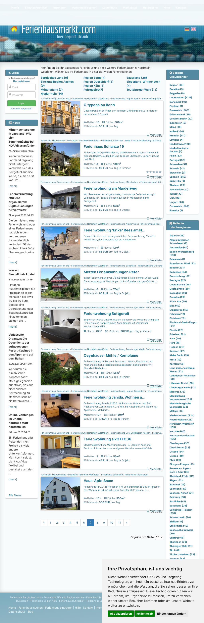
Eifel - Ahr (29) (178, 301)
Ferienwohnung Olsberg (149, 265)
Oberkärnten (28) (180, 447)
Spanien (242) (178, 176)
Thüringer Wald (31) (181, 546)
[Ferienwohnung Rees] (60, 243)
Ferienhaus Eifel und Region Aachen (64, 597)
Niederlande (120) (180, 143)
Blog (30, 611)
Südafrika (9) (177, 180)
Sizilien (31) (176, 521)
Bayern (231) (177, 267)
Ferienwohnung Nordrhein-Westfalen (90, 98)
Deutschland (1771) (181, 97)
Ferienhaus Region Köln (43, 600)
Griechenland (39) (180, 114)
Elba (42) (175, 305)
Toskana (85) (177, 558)
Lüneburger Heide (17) (183, 387)
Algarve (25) (177, 235)
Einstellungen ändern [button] (171, 613)
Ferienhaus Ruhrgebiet (71, 600)
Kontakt (88, 607)
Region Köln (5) (94, 85)
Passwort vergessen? (21, 108)
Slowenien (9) (177, 172)
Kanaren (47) (177, 351)
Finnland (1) (176, 106)
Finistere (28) (177, 318)
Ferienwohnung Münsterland (124, 182)
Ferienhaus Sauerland (112, 140)
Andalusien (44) (179, 247)
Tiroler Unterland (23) (182, 554)
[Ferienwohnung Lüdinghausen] (60, 201)
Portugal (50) (177, 160)
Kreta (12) (175, 359)
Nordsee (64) (177, 431)
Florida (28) (176, 330)
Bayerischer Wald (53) (183, 263)
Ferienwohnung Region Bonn (124, 98)
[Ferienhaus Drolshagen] (60, 493)
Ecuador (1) (176, 210)
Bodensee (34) (178, 271)
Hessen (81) (177, 346)
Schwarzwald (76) (180, 517)
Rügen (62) (176, 480)
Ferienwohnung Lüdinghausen (155, 182)
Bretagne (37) (178, 280)
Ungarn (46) (177, 202)
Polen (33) (176, 155)
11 (119, 522)
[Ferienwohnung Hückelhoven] (60, 410)
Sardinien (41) (178, 501)
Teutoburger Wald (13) (142, 89)
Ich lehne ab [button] (144, 613)
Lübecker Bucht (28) (182, 383)
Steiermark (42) (179, 525)
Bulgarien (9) (177, 93)
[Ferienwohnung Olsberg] (60, 285)
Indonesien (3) (178, 122)
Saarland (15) (177, 484)
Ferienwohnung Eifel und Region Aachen (130, 433)
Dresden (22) (177, 297)
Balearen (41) (177, 259)
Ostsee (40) (177, 455)
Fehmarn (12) (177, 313)
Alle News (15, 495)
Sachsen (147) (178, 488)
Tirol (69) (175, 550)
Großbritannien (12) (181, 118)
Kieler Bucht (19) (179, 355)
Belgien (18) (176, 84)
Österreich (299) (179, 206)
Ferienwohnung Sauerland (123, 265)
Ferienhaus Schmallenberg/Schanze (142, 140)
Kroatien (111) (177, 135)
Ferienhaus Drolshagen (136, 474)
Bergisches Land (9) (54, 77)
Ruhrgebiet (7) (93, 89)
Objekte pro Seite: (142, 537)
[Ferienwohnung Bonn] (60, 118)
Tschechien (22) (179, 189)
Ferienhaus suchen (31, 607)
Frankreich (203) (179, 110)
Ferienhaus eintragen (58, 607)
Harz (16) (175, 342)
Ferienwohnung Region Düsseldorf (127, 391)
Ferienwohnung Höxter (157, 307)
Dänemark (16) (178, 101)
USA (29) (175, 197)
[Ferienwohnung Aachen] (60, 452)
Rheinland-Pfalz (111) (182, 476)
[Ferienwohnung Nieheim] (60, 368)
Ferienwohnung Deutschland (55, 98)
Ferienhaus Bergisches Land (25, 597)
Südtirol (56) (177, 537)
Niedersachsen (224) (182, 415)
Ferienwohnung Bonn (150, 98)
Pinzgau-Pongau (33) (182, 464)
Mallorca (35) (177, 391)
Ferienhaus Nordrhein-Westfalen (83, 140)
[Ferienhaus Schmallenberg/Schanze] (60, 159)
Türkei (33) (176, 193)
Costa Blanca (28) (180, 284)
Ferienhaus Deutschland (53, 140)
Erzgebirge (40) (179, 309)
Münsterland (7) (52, 89)
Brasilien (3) (177, 89)
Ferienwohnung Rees (150, 224)
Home (12, 607)
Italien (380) (177, 131)
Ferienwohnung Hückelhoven (161, 391)
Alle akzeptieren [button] (121, 613)
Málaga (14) (176, 410)
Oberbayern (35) (179, 443)
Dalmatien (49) (178, 292)
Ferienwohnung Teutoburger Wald (126, 307)
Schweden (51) (178, 164)
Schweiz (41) (177, 168)
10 (111, 522)
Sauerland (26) (137, 77)
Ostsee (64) (177, 451)
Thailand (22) (177, 185)
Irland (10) (175, 126)
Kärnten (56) (177, 363)
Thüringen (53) (178, 541)
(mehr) (13, 186)
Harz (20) (175, 338)
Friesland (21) (178, 334)
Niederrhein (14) (52, 93)
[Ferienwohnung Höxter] (60, 326)
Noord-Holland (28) (181, 419)
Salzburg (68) (178, 497)
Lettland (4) (176, 139)
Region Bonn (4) (94, 77)
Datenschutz (16, 611)
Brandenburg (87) (180, 276)
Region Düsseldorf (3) (98, 81)
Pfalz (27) (175, 459)
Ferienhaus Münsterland (99, 597)
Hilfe (78, 607)
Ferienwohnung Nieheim (157, 349)
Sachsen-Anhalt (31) (182, 492)
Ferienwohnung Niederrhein (123, 224)
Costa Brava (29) (180, 288)
